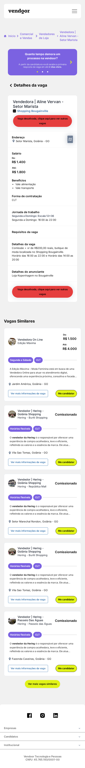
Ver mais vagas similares (42, 683)
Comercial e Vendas (26, 36)
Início (11, 36)
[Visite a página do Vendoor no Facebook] (29, 715)
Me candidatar (66, 393)
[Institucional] (42, 745)
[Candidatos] (42, 736)
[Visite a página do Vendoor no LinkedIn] (56, 715)
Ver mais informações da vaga (28, 393)
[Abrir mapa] (70, 139)
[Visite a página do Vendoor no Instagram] (42, 715)
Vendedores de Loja (47, 36)
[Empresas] (42, 728)
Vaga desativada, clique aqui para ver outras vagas (42, 121)
